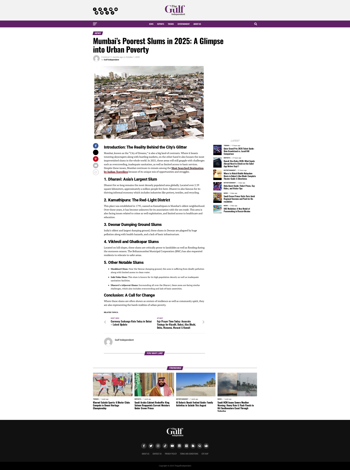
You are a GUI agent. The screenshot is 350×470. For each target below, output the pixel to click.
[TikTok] (165, 446)
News (151, 23)
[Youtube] (172, 446)
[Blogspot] (193, 446)
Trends (171, 23)
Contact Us (157, 453)
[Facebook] (144, 446)
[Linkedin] (179, 446)
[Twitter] (151, 446)
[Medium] (186, 446)
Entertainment (184, 23)
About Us (197, 23)
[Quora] (199, 446)
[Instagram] (158, 446)
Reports (160, 23)
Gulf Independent (111, 60)
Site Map (205, 453)
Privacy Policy (171, 453)
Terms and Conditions (189, 453)
